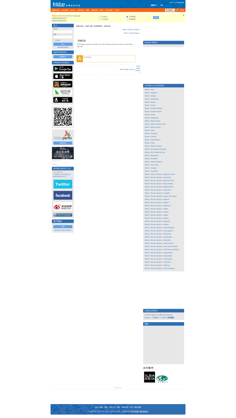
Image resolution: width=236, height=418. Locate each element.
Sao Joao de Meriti (171, 246)
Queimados (168, 237)
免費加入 (63, 57)
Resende (167, 240)
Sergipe (154, 168)
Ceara (153, 105)
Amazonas (155, 99)
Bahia (153, 102)
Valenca (167, 265)
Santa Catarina (156, 162)
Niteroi (166, 224)
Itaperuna (167, 206)
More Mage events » (127, 69)
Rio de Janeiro (94, 26)
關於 (101, 407)
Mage (107, 26)
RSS (131, 407)
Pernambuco (155, 140)
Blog (96, 407)
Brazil (80, 26)
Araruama (167, 177)
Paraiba (154, 133)
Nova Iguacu (168, 231)
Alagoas (154, 93)
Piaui (153, 143)
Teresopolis (168, 259)
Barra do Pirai (169, 181)
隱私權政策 (144, 411)
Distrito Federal (156, 108)
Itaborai (166, 199)
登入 (162, 5)
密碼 (54, 34)
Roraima (154, 159)
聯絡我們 (125, 407)
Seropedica (168, 256)
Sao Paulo (155, 165)
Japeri (166, 209)
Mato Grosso (155, 121)
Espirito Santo (156, 112)
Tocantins (154, 171)
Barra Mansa (168, 184)
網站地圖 (137, 407)
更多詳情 (63, 143)
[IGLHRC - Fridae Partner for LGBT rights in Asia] (162, 382)
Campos (167, 193)
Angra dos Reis (169, 174)
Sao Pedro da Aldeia (171, 250)
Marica (166, 218)
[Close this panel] (184, 16)
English (147, 318)
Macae (166, 212)
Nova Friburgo (169, 228)
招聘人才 (112, 407)
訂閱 (62, 227)
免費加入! (154, 5)
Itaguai (166, 202)
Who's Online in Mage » (131, 30)
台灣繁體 (154, 318)
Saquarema (168, 253)
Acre (152, 90)
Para (152, 130)
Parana (153, 137)
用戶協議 (135, 411)
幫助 (118, 407)
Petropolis (167, 234)
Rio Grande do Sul (158, 152)
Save (156, 18)
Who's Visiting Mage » (132, 33)
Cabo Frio (167, 190)
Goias (153, 115)
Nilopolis (167, 221)
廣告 (106, 407)
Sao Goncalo (168, 243)
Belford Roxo (168, 187)
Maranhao (155, 118)
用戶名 (55, 29)
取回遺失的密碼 (63, 47)
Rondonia (154, 155)
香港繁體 (170, 318)
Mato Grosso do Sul (158, 124)
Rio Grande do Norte (158, 149)
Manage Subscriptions (62, 230)
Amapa (153, 96)
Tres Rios (167, 262)
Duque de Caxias (170, 196)
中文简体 (162, 318)
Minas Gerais (156, 127)
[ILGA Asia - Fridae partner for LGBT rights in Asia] (150, 382)
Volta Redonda (169, 268)
